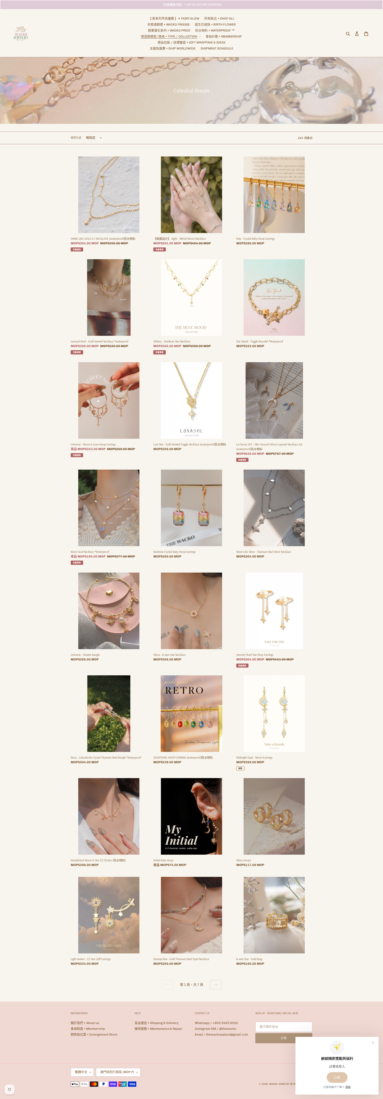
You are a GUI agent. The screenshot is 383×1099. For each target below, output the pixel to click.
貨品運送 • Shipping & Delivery (156, 1023)
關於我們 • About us (85, 1023)
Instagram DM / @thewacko (215, 1029)
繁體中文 (81, 1072)
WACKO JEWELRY (279, 1084)
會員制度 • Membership (88, 1029)
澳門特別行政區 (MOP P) (117, 1072)
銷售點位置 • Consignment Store (94, 1034)
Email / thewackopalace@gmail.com (221, 1034)
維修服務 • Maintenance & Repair (158, 1029)
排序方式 (76, 137)
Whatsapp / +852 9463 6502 (216, 1023)
